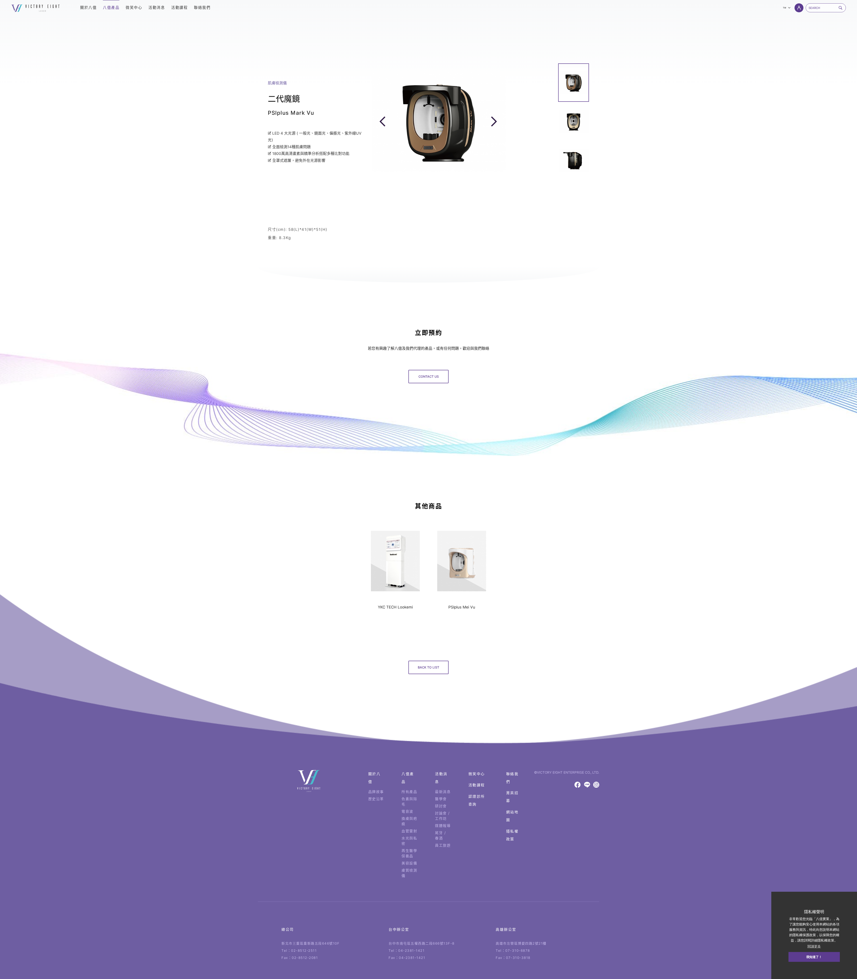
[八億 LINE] (587, 785)
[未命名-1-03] (574, 160)
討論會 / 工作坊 (442, 816)
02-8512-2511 (304, 950)
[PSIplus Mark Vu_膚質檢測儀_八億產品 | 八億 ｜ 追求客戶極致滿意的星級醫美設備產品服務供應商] (35, 8)
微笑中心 (476, 774)
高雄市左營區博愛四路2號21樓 (521, 943)
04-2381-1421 (411, 950)
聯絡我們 (512, 778)
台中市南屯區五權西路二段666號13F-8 (422, 943)
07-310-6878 (517, 950)
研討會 (441, 806)
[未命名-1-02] (574, 121)
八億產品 (407, 778)
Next (494, 121)
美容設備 (409, 863)
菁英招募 (512, 797)
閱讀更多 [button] (814, 946)
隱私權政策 (512, 835)
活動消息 (441, 778)
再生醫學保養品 (409, 853)
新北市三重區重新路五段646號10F (310, 943)
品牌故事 (376, 791)
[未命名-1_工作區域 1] (574, 83)
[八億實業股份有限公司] (308, 781)
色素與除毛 (409, 801)
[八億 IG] (596, 785)
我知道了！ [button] (814, 957)
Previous (383, 121)
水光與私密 (409, 841)
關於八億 (374, 778)
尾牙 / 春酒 (440, 835)
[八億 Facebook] (577, 785)
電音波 (407, 811)
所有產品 (409, 791)
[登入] (799, 7)
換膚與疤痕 (409, 821)
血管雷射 (409, 831)
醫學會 (441, 799)
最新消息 (443, 791)
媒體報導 (443, 825)
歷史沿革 (376, 799)
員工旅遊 (443, 845)
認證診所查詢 (476, 800)
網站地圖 (512, 816)
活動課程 (476, 785)
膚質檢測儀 (409, 873)
